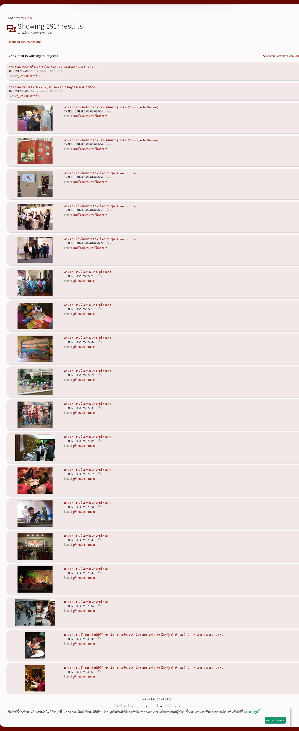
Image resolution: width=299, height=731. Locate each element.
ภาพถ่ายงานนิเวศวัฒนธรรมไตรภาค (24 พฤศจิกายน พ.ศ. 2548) (53, 67)
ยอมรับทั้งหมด (275, 720)
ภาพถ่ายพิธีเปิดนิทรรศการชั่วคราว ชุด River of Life (100, 173)
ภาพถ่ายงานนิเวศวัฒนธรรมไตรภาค (88, 272)
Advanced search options (24, 41)
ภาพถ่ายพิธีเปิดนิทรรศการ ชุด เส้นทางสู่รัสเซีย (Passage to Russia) (111, 107)
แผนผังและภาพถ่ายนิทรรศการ (90, 116)
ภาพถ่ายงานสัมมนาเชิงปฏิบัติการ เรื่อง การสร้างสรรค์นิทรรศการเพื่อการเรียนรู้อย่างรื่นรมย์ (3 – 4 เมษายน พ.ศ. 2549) (144, 634)
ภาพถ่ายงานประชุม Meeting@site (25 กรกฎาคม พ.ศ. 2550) (52, 87)
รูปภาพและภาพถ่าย (28, 76)
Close (29, 18)
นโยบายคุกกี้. (252, 712)
